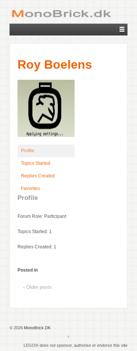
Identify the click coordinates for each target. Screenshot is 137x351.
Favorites (30, 188)
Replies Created (38, 176)
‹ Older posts (37, 287)
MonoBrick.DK (37, 327)
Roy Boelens (55, 64)
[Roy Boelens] (46, 111)
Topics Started (35, 163)
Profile (27, 150)
